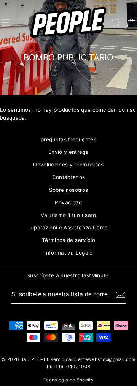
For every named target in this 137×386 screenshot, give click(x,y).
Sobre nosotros (68, 190)
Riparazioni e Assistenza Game (68, 228)
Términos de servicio (68, 240)
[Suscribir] (121, 294)
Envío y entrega (68, 152)
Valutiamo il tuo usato (68, 215)
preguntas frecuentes (68, 139)
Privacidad (68, 202)
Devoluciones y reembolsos (68, 164)
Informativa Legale (68, 253)
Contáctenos (68, 177)
